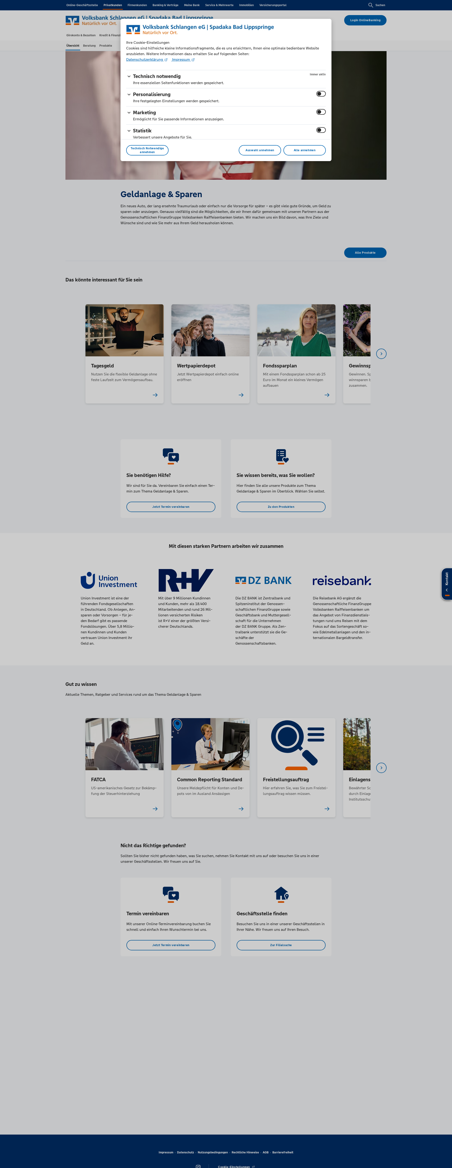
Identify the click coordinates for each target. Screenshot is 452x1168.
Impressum (181, 59)
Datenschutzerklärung (145, 59)
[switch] (321, 94)
